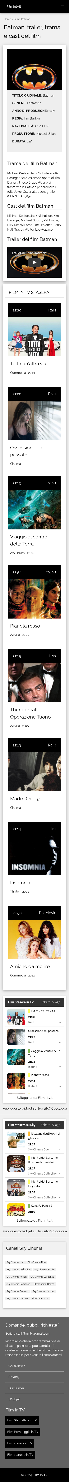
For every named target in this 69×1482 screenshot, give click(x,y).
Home (7, 19)
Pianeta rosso (25, 626)
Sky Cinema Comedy (18, 1291)
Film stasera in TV (19, 1443)
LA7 (52, 656)
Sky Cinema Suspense (42, 1277)
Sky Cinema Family (44, 1269)
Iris (53, 829)
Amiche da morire (30, 966)
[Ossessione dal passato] (34, 420)
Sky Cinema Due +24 (17, 1298)
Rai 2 (52, 394)
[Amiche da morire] (34, 939)
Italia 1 (50, 483)
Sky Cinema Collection (18, 1269)
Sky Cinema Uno (15, 1262)
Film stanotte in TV (20, 1455)
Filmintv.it (14, 6)
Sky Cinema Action (17, 1277)
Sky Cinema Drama (44, 1284)
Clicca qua (59, 1108)
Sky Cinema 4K (40, 1298)
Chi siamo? (16, 1366)
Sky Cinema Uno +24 (43, 1291)
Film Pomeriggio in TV (22, 1432)
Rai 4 (52, 745)
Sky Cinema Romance (18, 1284)
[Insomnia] (34, 855)
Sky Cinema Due (37, 1262)
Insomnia (20, 882)
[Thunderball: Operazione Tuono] (34, 682)
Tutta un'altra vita (29, 364)
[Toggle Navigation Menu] (62, 5)
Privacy (13, 1377)
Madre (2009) (25, 799)
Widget (14, 1399)
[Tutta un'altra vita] (34, 336)
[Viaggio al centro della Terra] (34, 509)
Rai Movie (47, 912)
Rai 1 (52, 310)
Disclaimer (16, 1388)
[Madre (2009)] (34, 771)
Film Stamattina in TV (22, 1420)
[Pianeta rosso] (34, 598)
